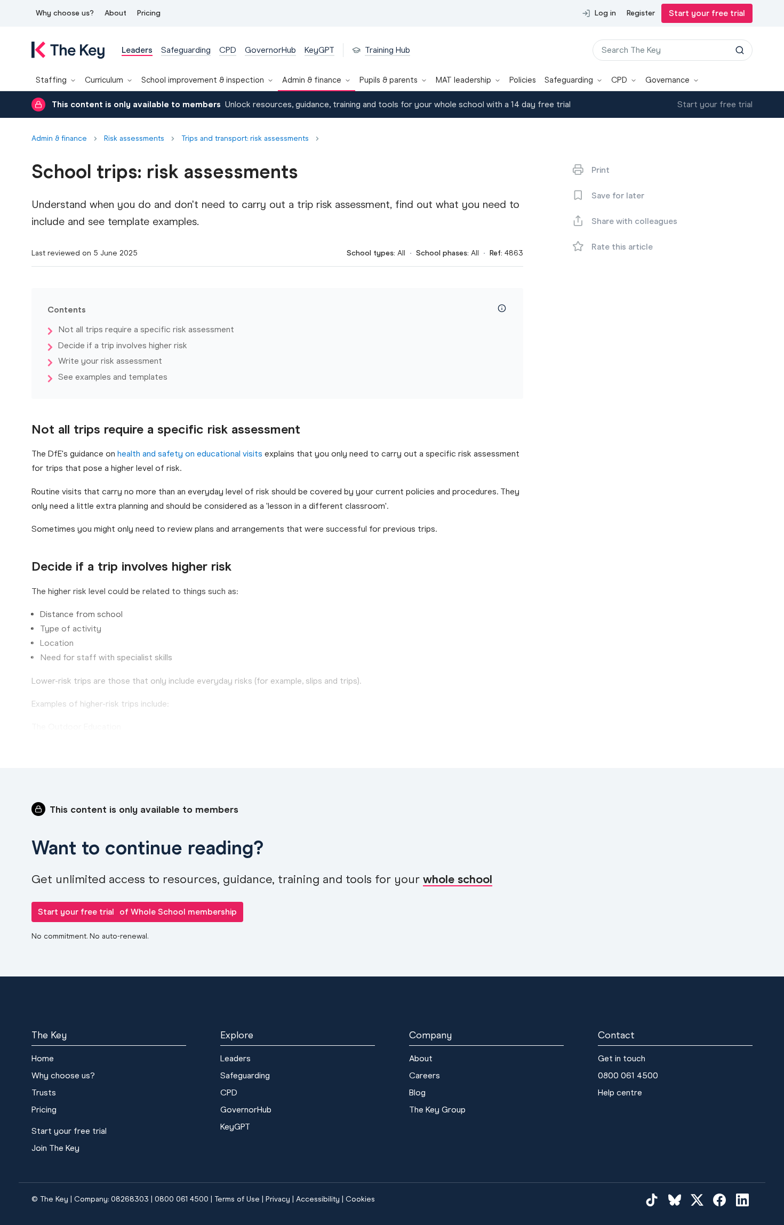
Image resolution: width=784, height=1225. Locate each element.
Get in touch (621, 1058)
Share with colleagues (634, 221)
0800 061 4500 (628, 1075)
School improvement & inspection (202, 80)
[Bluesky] (675, 1199)
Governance (667, 80)
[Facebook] (719, 1199)
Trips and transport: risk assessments (245, 138)
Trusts (43, 1092)
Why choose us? (65, 13)
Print (600, 170)
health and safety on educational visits (189, 454)
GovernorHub (245, 1109)
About (115, 13)
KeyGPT (235, 1127)
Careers (424, 1075)
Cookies (360, 1199)
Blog (417, 1092)
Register (641, 13)
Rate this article (622, 247)
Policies (522, 80)
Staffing (51, 80)
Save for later (617, 195)
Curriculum (104, 80)
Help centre (620, 1092)
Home (42, 1058)
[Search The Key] (739, 50)
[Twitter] (697, 1199)
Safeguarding (569, 80)
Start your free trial (707, 13)
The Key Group (437, 1109)
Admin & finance (311, 80)
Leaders (235, 1058)
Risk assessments (134, 138)
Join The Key (55, 1148)
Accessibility (318, 1199)
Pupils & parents (388, 80)
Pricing (149, 13)
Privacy (278, 1199)
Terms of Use (237, 1199)
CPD (619, 80)
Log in (605, 13)
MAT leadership (463, 80)
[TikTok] (652, 1199)
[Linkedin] (742, 1199)
